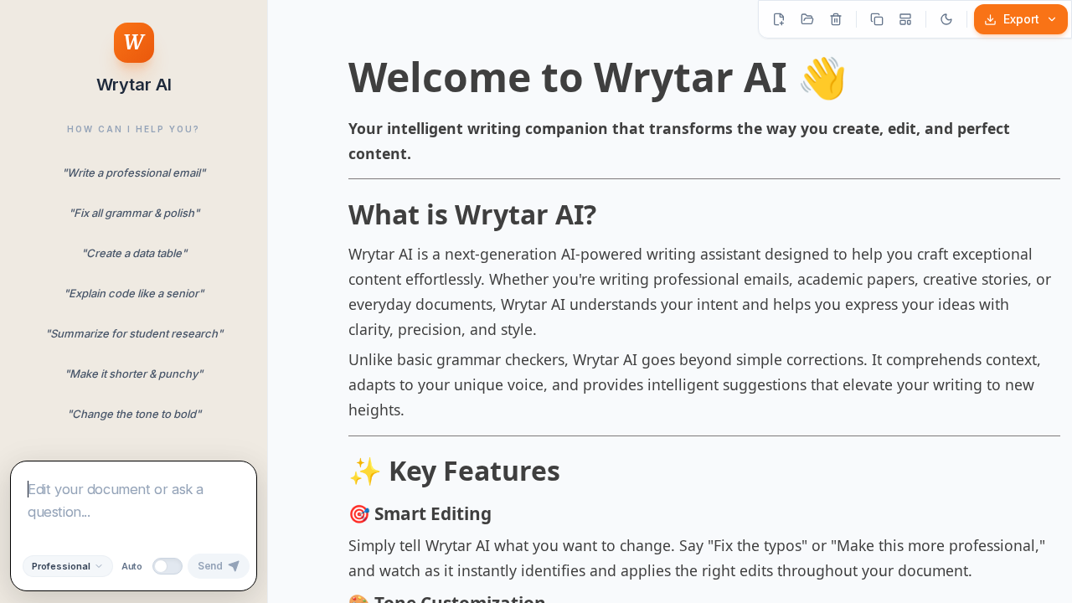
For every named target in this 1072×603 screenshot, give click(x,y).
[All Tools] (905, 19)
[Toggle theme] (946, 19)
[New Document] (778, 19)
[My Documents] (807, 19)
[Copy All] (876, 19)
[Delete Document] (835, 19)
